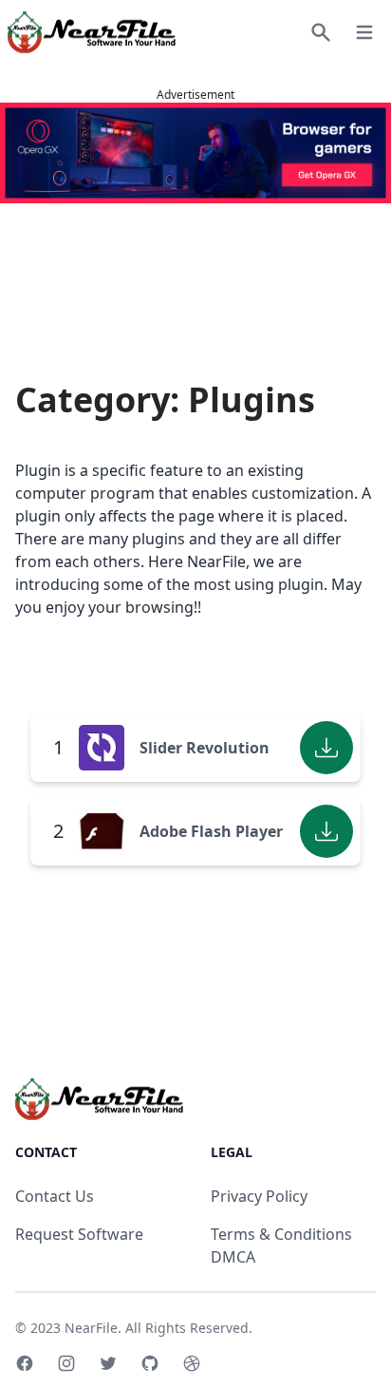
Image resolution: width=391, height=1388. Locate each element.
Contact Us (54, 1196)
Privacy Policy (259, 1196)
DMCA (233, 1256)
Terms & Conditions (281, 1234)
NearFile (91, 1328)
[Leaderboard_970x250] (195, 153)
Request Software (79, 1234)
